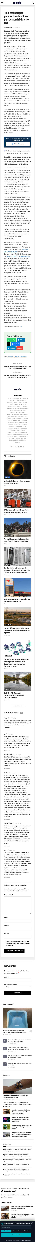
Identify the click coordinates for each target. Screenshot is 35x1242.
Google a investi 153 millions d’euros (18, 256)
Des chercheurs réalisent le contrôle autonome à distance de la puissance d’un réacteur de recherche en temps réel (17, 570)
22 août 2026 (16, 1099)
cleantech (10, 356)
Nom (6, 917)
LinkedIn (21, 340)
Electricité (8, 506)
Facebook (16, 344)
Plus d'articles (17, 706)
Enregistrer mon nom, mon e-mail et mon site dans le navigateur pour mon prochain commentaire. (18, 943)
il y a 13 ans (13, 718)
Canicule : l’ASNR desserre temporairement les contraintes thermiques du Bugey (14, 695)
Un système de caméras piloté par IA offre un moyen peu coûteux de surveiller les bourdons (21, 1111)
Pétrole (7, 595)
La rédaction (9, 27)
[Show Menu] (2, 2)
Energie (7, 477)
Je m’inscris (15, 1235)
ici (21, 326)
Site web (6, 933)
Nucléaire (8, 535)
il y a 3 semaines (8, 514)
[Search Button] (33, 2)
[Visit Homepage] (17, 3)
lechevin (17, 356)
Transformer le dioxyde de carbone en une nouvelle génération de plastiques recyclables (14, 1031)
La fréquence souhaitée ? (11, 984)
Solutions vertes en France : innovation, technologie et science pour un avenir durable (22, 1126)
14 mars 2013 (17, 27)
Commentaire (8, 895)
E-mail (6, 925)
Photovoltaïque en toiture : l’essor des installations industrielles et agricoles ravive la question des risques (21, 1134)
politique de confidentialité (26, 1240)
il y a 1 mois (7, 635)
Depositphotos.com (23, 1188)
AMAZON (10, 1197)
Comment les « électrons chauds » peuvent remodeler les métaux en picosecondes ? (20, 1119)
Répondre (7, 730)
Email (20, 348)
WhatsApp (12, 340)
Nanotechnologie (9, 1091)
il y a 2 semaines (8, 485)
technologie (23, 356)
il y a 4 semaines (8, 543)
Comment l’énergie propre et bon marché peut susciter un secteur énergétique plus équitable (17, 630)
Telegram (12, 348)
